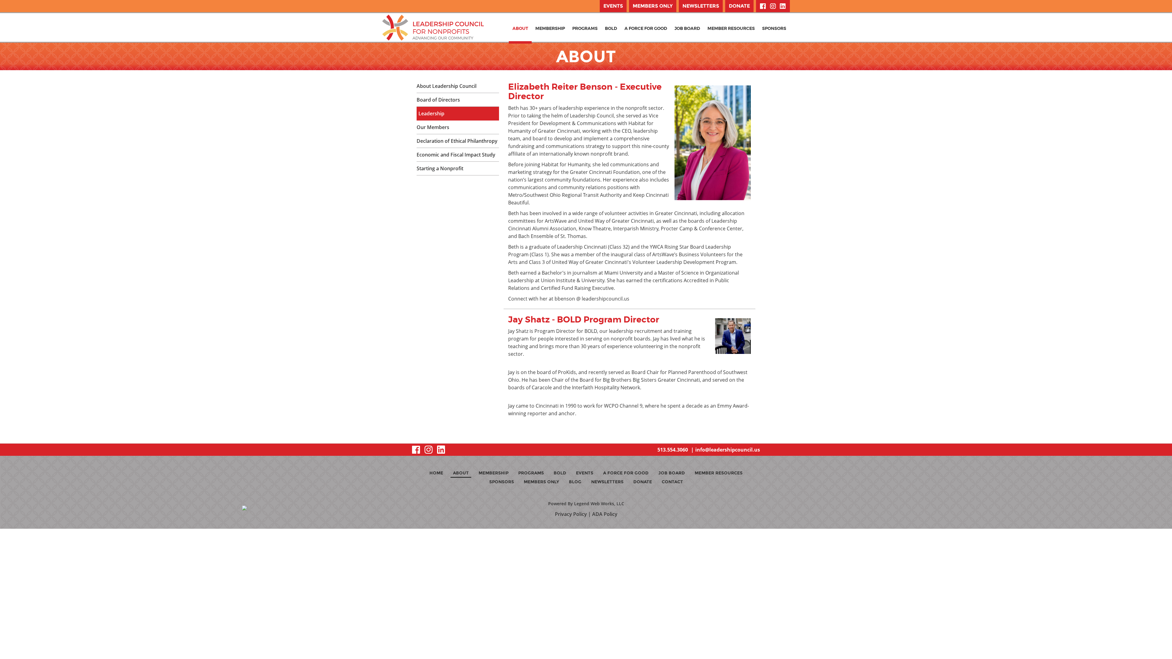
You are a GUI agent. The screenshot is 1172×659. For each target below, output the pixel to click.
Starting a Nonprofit (440, 168)
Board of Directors (438, 99)
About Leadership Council (446, 86)
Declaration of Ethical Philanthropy (457, 141)
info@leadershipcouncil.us (727, 449)
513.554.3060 (672, 449)
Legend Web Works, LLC (599, 503)
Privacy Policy (571, 514)
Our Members (433, 127)
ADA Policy (604, 514)
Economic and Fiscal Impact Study (456, 154)
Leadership (431, 113)
